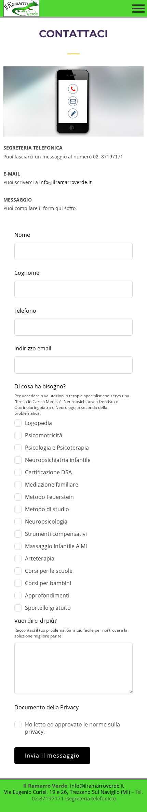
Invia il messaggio (52, 755)
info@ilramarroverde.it (65, 182)
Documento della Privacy (46, 707)
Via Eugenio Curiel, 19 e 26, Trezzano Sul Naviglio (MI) (67, 792)
